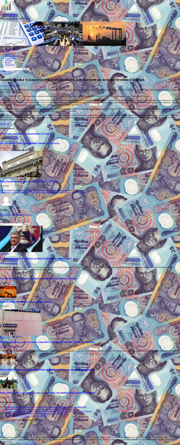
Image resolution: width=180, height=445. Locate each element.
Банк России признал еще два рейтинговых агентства (28, 181)
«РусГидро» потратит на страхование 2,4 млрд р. (26, 133)
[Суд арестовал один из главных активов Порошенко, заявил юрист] (21, 251)
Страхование (10, 58)
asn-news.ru (4, 124)
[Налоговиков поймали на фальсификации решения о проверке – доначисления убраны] (8, 365)
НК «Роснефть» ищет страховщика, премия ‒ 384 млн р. (30, 143)
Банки (7, 51)
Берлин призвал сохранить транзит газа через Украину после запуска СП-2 (36, 413)
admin (15, 86)
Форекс (8, 62)
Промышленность (12, 56)
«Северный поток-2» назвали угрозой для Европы (26, 416)
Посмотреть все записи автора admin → (16, 215)
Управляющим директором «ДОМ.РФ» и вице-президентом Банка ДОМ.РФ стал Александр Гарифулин (48, 411)
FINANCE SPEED (7, 14)
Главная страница (12, 49)
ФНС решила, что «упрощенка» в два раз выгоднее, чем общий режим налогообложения (47, 392)
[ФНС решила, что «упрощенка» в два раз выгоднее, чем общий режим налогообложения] (8, 388)
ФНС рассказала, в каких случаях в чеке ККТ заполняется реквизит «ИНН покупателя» (47, 342)
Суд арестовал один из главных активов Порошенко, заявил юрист (36, 258)
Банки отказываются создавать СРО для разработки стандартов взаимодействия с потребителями (45, 407)
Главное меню (6, 71)
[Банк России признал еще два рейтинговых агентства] (21, 177)
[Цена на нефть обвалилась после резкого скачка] (8, 297)
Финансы (9, 60)
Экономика (9, 65)
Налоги (8, 54)
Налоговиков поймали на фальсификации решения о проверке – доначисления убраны (47, 369)
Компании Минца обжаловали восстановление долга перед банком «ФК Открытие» (40, 409)
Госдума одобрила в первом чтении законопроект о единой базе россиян (38, 278)
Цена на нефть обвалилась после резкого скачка (26, 301)
